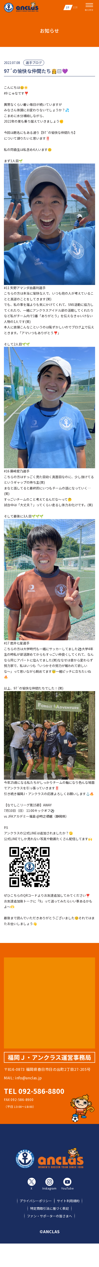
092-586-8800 (41, 1091)
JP (68, 7)
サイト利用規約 (68, 1200)
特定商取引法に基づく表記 (49, 1208)
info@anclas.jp (28, 1077)
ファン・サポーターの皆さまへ (49, 1216)
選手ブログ (34, 62)
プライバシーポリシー (36, 1200)
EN (75, 7)
